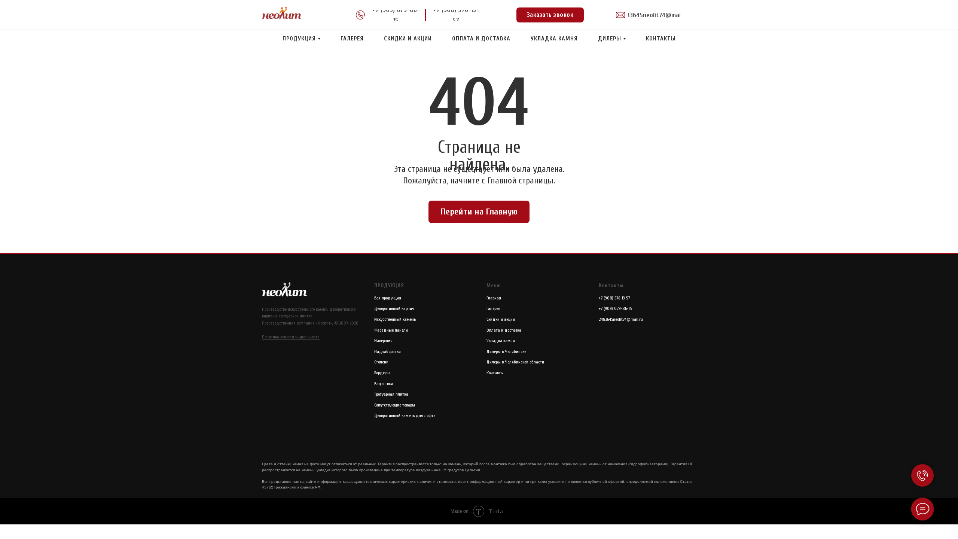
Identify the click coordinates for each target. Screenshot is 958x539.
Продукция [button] (299, 38)
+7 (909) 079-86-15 (615, 308)
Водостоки (383, 383)
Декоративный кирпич (394, 308)
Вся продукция (387, 298)
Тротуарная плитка (391, 394)
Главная (493, 298)
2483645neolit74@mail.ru (621, 319)
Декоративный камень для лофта (405, 415)
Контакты (661, 38)
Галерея (352, 38)
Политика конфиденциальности (291, 336)
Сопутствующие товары (394, 405)
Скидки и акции (408, 38)
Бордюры (382, 372)
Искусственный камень (395, 319)
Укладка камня (554, 38)
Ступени (381, 362)
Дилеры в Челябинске (506, 351)
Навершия (383, 340)
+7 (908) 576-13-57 (614, 298)
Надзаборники (387, 351)
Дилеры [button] (609, 38)
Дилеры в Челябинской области (515, 362)
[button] (550, 14)
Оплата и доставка (481, 38)
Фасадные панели (391, 330)
